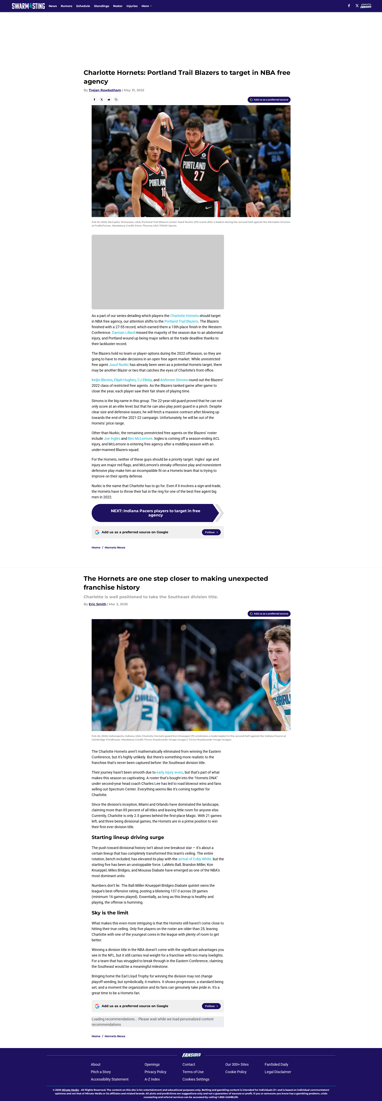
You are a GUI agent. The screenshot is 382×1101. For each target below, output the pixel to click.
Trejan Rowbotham (105, 90)
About (95, 1064)
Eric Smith (97, 604)
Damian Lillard (123, 332)
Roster (118, 6)
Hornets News (115, 547)
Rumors (66, 6)
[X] (357, 5)
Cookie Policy (236, 1072)
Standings (101, 6)
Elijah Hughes (125, 380)
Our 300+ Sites (237, 1064)
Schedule (83, 6)
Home (96, 547)
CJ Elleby (144, 380)
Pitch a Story (101, 1072)
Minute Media (70, 1089)
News (53, 6)
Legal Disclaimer (278, 1072)
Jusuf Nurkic (119, 365)
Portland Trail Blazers (181, 321)
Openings (152, 1064)
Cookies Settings (195, 1079)
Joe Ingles (112, 438)
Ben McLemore (140, 438)
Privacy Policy (155, 1072)
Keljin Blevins (102, 380)
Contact (188, 1064)
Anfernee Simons (174, 380)
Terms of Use (193, 1072)
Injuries (132, 6)
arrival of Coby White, (195, 859)
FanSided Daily (276, 1064)
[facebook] (349, 5)
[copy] (116, 99)
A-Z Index (152, 1079)
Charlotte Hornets (184, 316)
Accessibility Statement (110, 1079)
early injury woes (169, 772)
